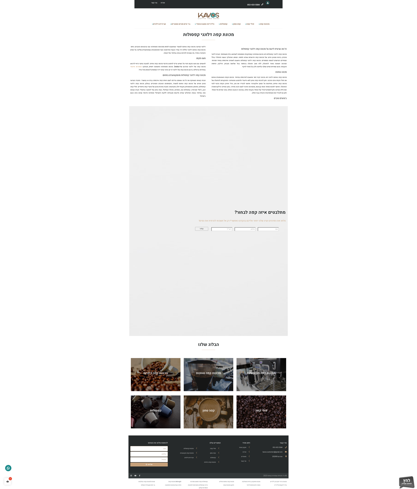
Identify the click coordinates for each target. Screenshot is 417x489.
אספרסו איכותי (136, 66)
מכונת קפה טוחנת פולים (226, 481)
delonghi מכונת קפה (174, 481)
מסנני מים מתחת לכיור (253, 485)
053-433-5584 (253, 4)
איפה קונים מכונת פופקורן (173, 485)
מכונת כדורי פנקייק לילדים (278, 481)
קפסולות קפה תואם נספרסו (199, 481)
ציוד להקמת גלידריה (280, 485)
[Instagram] (131, 475)
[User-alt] (267, 2)
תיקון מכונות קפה (228, 485)
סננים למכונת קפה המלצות (146, 481)
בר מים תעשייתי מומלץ (148, 485)
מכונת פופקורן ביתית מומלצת (251, 481)
